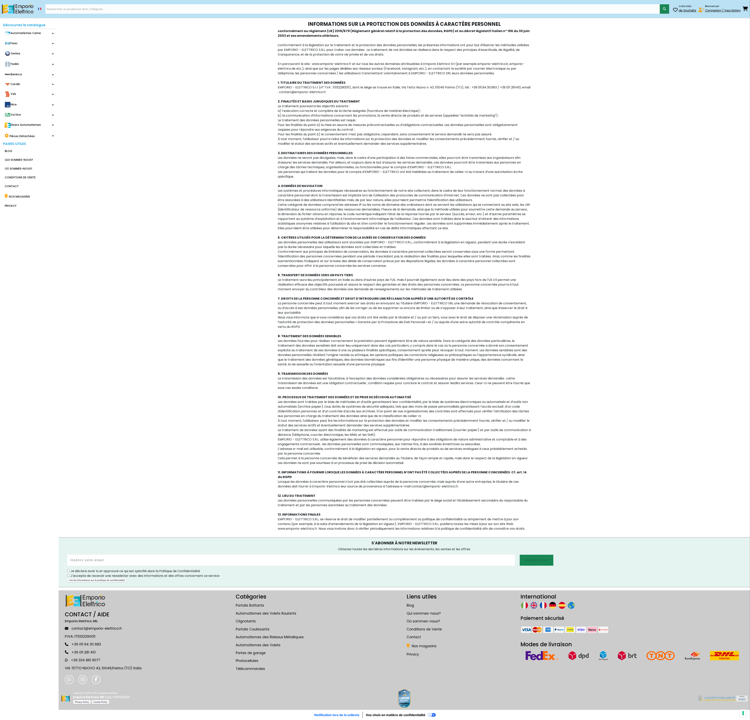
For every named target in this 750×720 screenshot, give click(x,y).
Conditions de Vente (424, 629)
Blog (410, 605)
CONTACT (12, 186)
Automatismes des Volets (258, 645)
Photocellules (247, 660)
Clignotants (246, 621)
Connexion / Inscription (723, 10)
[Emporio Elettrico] (17, 9)
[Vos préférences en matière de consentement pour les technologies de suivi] (743, 713)
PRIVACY (10, 206)
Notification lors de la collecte (336, 715)
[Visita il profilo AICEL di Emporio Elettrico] (722, 698)
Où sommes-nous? (423, 621)
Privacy (413, 654)
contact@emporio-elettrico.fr (96, 628)
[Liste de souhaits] (675, 10)
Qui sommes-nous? (424, 613)
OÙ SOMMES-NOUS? (18, 169)
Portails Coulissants (253, 629)
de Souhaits (687, 10)
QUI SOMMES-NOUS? (19, 160)
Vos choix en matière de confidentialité (395, 715)
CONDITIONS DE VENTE (20, 177)
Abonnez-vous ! (536, 560)
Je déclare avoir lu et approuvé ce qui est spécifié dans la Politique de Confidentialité (135, 571)
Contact (414, 637)
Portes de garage (251, 653)
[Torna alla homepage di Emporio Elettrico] (65, 698)
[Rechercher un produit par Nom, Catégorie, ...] (664, 8)
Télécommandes (250, 668)
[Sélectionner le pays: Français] (40, 8)
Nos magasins (424, 646)
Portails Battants (250, 605)
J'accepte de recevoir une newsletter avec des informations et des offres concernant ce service (145, 575)
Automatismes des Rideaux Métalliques (270, 637)
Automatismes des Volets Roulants (266, 613)
